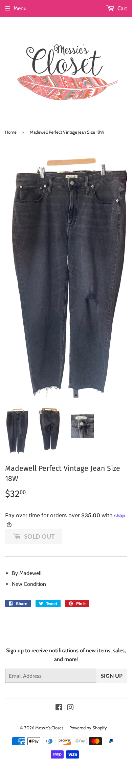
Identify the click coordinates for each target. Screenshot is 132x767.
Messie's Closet (49, 727)
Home (11, 132)
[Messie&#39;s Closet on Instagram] (70, 708)
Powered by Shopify (88, 727)
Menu (20, 8)
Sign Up (112, 675)
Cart (121, 8)
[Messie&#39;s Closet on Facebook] (58, 708)
